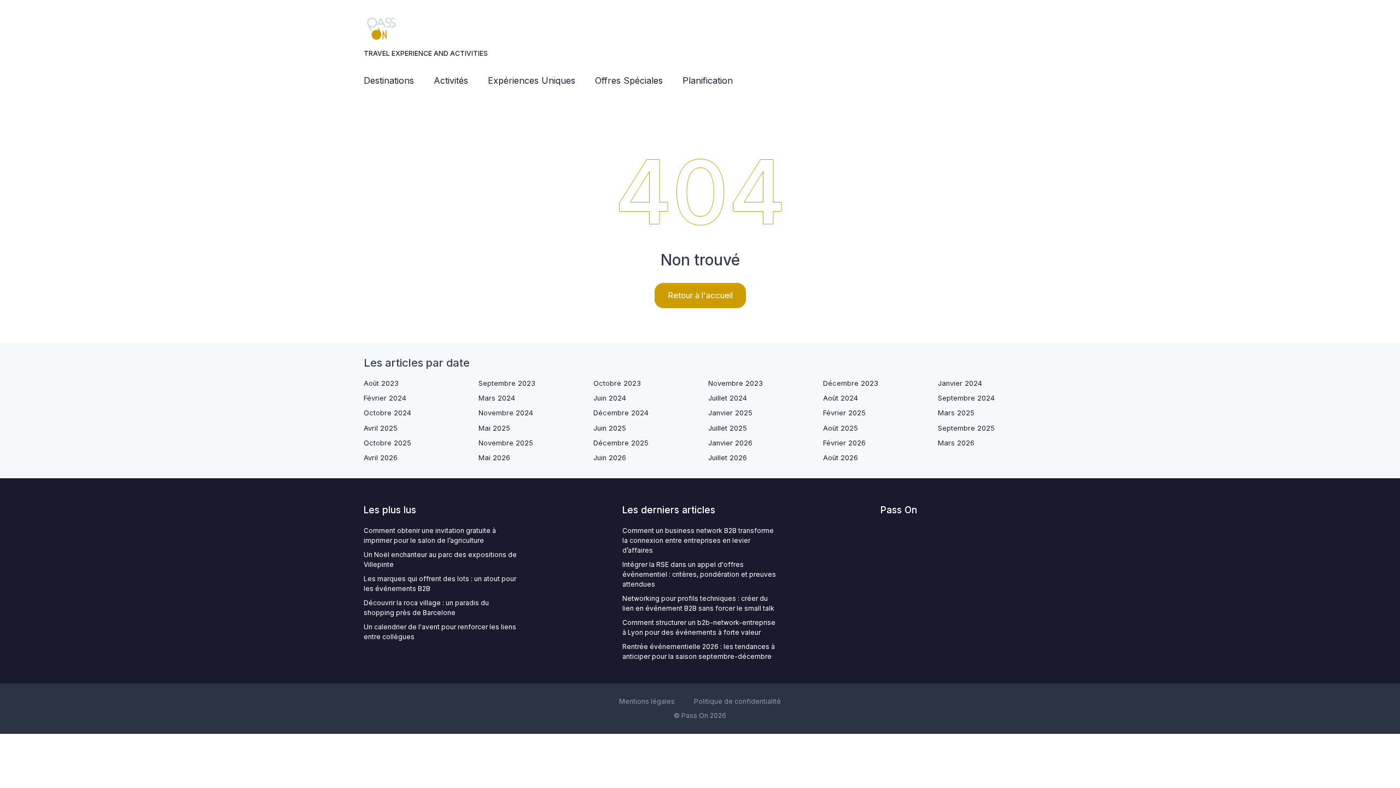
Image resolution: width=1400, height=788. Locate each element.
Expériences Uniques (531, 80)
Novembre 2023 (735, 383)
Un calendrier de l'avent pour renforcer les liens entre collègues (440, 632)
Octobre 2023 (617, 383)
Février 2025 (844, 413)
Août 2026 (840, 458)
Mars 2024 (497, 398)
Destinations (389, 80)
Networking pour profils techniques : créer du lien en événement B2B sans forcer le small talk (698, 603)
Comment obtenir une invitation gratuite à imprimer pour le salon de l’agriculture (430, 535)
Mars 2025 (956, 413)
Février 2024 (385, 398)
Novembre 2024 (506, 413)
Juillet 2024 (727, 398)
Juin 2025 (609, 428)
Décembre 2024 (621, 413)
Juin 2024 (609, 398)
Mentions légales (647, 701)
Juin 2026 (609, 458)
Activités (451, 80)
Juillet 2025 (727, 428)
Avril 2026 (381, 458)
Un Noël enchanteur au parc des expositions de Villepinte (440, 560)
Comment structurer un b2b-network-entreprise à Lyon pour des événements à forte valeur (698, 627)
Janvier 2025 (730, 413)
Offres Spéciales (629, 80)
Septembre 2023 (507, 383)
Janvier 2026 (730, 443)
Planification (707, 80)
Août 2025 (840, 428)
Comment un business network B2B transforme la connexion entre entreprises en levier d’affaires (698, 540)
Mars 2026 (956, 443)
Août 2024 (840, 398)
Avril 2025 (381, 428)
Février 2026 (844, 443)
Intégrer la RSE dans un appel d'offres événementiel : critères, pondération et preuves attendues (699, 574)
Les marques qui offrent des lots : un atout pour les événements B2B (440, 584)
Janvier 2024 (960, 383)
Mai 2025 (494, 428)
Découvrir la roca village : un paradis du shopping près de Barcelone (426, 608)
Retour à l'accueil (700, 295)
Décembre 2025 (621, 443)
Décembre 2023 (850, 383)
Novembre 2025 (506, 443)
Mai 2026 (494, 458)
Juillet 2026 (727, 458)
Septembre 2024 (966, 398)
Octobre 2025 (387, 443)
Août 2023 (381, 383)
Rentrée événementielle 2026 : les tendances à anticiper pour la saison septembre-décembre (698, 651)
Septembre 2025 (966, 428)
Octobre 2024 (387, 413)
